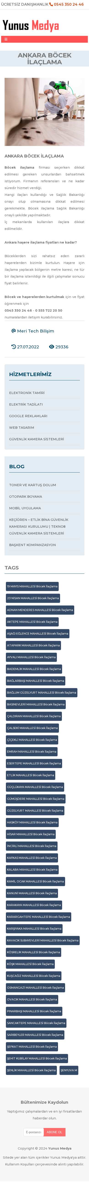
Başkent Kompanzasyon (32, 545)
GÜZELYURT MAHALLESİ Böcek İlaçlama (35, 810)
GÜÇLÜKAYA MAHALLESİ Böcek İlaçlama (35, 787)
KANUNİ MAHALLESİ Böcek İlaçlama (32, 893)
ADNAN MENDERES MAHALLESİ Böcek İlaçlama (40, 610)
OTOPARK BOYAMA (25, 497)
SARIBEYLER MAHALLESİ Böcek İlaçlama (35, 1035)
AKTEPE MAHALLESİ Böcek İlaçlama (32, 621)
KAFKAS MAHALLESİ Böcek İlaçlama (32, 857)
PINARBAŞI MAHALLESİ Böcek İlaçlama (34, 1011)
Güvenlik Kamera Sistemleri (36, 439)
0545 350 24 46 (68, 4)
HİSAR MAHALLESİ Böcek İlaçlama (31, 834)
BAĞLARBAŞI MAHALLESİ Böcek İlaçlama (35, 680)
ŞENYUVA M (69, 1070)
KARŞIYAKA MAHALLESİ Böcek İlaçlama (34, 928)
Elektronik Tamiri (26, 393)
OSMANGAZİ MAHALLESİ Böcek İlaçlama (35, 987)
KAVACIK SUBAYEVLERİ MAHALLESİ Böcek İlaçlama (43, 940)
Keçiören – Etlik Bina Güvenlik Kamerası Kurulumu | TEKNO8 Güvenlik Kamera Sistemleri (38, 526)
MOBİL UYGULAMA (25, 508)
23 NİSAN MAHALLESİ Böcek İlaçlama (33, 598)
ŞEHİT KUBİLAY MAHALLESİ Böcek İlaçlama (37, 1058)
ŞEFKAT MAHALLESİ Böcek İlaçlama (32, 1046)
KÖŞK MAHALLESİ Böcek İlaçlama (30, 964)
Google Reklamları (28, 416)
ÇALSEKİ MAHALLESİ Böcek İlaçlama (32, 728)
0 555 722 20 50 (48, 310)
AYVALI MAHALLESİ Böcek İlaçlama (31, 657)
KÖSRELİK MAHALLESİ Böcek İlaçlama (33, 952)
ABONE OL (54, 1132)
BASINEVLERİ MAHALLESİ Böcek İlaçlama (36, 704)
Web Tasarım (21, 428)
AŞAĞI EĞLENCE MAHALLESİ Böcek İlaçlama (37, 633)
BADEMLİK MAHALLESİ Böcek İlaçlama (34, 669)
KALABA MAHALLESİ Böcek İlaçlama (32, 869)
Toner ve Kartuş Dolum (32, 485)
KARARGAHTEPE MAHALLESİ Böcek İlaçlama (38, 917)
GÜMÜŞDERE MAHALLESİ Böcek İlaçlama (35, 798)
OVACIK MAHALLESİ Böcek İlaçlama (32, 999)
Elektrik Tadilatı (26, 404)
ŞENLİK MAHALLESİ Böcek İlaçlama (31, 1070)
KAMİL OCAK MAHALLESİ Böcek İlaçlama (35, 881)
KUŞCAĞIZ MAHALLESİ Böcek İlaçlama (33, 976)
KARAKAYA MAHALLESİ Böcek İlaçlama (34, 905)
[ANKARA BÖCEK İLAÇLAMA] (44, 145)
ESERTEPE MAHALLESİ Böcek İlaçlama (34, 763)
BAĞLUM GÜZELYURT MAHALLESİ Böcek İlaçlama (41, 692)
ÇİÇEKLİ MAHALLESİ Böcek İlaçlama (32, 739)
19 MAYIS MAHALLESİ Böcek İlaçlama (32, 586)
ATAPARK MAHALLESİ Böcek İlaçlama (33, 645)
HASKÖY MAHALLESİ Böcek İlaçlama (32, 822)
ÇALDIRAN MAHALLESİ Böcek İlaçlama (34, 716)
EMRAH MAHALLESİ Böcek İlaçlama (31, 751)
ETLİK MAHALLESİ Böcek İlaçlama (30, 775)
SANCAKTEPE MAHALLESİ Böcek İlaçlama (36, 1023)
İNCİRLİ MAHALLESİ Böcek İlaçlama (31, 846)
